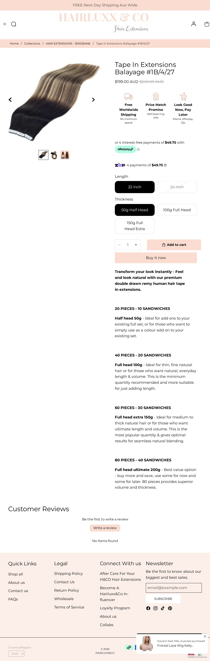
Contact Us (64, 582)
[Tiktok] (162, 608)
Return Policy (66, 590)
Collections (32, 43)
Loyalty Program (115, 608)
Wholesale (64, 599)
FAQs (13, 599)
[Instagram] (155, 608)
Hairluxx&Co (105, 652)
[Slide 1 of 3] (43, 154)
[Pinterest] (170, 608)
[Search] (13, 24)
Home (14, 43)
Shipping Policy (68, 574)
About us (16, 582)
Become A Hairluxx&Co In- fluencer (114, 594)
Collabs (106, 625)
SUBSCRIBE (163, 599)
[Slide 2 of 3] (54, 154)
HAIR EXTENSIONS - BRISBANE (68, 43)
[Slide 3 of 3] (64, 154)
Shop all (15, 574)
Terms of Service (69, 607)
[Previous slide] (12, 102)
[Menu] (4, 24)
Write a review (105, 528)
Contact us (18, 591)
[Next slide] (95, 102)
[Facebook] (148, 608)
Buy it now (156, 257)
